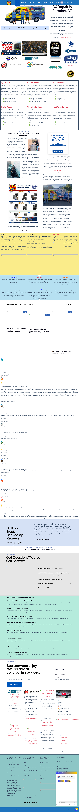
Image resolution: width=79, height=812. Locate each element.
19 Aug (47, 314)
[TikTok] (26, 802)
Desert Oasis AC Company (12, 762)
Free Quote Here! (65, 2)
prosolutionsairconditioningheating (20, 326)
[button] (31, 533)
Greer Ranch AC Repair (45, 768)
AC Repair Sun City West (28, 768)
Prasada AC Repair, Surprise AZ (13, 775)
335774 (66, 37)
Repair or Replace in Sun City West (30, 767)
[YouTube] (29, 802)
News (58, 766)
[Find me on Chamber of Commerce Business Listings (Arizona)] (71, 74)
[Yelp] (31, 802)
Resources (59, 759)
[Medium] (27, 802)
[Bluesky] (34, 802)
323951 (62, 37)
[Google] (33, 802)
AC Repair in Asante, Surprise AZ (13, 760)
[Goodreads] (36, 802)
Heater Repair (6, 107)
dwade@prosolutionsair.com (61, 674)
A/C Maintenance (60, 83)
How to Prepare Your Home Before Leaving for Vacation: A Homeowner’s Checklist (16, 330)
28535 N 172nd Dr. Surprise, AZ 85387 (62, 679)
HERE (17, 656)
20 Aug (24, 312)
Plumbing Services (34, 107)
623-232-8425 (23, 230)
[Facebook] (24, 802)
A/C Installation (33, 83)
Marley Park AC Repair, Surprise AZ (47, 760)
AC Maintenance (65, 289)
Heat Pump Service (60, 107)
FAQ (58, 764)
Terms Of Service (70, 68)
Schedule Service (58, 151)
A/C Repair (5, 83)
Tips (52, 349)
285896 (59, 37)
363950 (69, 37)
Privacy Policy (70, 65)
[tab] (55, 568)
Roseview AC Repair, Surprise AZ (13, 773)
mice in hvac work (32, 327)
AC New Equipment (13, 289)
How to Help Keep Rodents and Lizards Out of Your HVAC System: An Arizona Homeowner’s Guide (39, 331)
